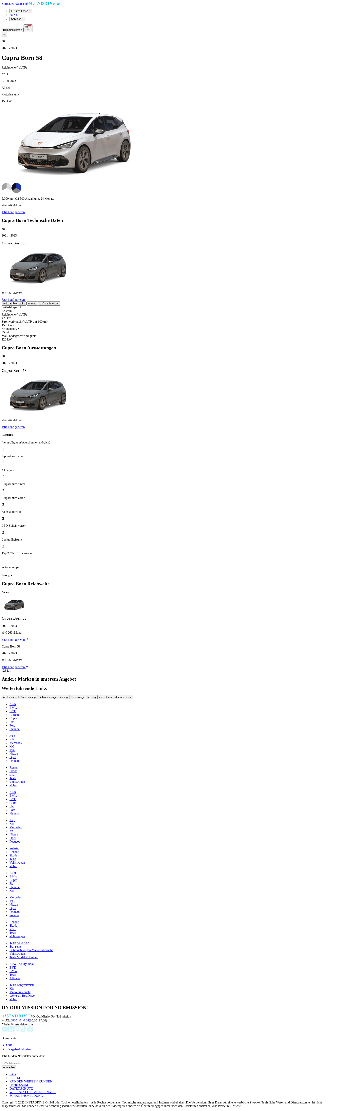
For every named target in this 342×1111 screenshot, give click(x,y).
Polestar (14, 848)
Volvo (13, 785)
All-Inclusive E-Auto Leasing (19, 697)
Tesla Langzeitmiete (22, 985)
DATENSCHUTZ (21, 1088)
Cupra (13, 718)
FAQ (13, 1074)
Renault (14, 767)
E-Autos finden (19, 11)
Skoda (13, 771)
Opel (13, 757)
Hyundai (15, 729)
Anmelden (9, 1067)
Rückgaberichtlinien (18, 1049)
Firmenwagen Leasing (83, 697)
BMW (13, 707)
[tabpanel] (171, 323)
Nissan (14, 753)
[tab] (14, 303)
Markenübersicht (20, 992)
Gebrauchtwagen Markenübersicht (31, 950)
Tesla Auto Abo (19, 943)
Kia (12, 739)
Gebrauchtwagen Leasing (53, 697)
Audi (13, 704)
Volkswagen (17, 781)
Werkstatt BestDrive (22, 995)
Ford (12, 725)
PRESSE (15, 1078)
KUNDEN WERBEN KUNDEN (31, 1081)
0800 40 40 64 (20, 1020)
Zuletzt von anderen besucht (115, 697)
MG (12, 746)
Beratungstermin (12, 29)
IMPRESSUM (19, 1085)
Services (16, 19)
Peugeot (15, 760)
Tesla (13, 778)
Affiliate (15, 978)
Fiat (12, 722)
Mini (12, 750)
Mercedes (16, 743)
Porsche (14, 915)
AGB (8, 1045)
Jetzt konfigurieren (13, 212)
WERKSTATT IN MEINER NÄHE (33, 1092)
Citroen (14, 714)
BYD (13, 711)
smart (13, 774)
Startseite (15, 946)
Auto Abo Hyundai (22, 964)
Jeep (12, 735)
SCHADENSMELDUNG (26, 1095)
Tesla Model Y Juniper (24, 957)
